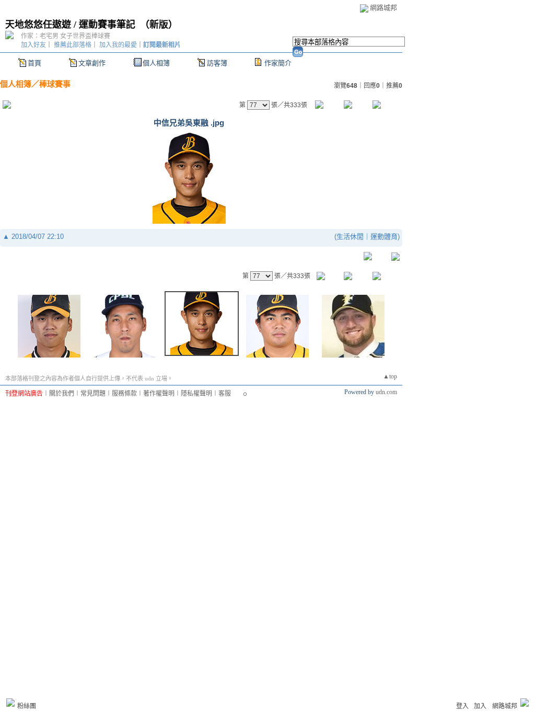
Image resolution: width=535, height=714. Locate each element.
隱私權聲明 (196, 393)
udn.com (386, 392)
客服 (224, 393)
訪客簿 (217, 63)
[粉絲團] (10, 702)
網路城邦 (383, 7)
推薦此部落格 (72, 45)
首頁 (34, 63)
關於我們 (61, 393)
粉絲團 (26, 706)
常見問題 (93, 393)
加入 (480, 706)
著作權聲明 (159, 393)
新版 (158, 24)
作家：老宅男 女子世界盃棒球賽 (65, 36)
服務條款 (124, 393)
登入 (462, 706)
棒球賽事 (55, 83)
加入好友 (33, 45)
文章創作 (92, 63)
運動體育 (384, 236)
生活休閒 (350, 236)
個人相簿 (156, 63)
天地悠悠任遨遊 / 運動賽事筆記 (70, 24)
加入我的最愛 (118, 45)
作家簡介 (278, 63)
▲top (390, 376)
